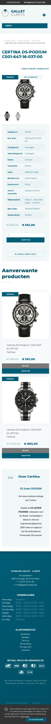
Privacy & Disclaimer (17, 703)
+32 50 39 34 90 (13, 2)
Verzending (25, 643)
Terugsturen (25, 647)
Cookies (36, 703)
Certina (36, 41)
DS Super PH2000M (31, 488)
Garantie (25, 650)
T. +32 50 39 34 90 (25, 581)
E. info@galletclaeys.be (25, 585)
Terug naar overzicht (35, 69)
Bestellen (25, 634)
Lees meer (25, 716)
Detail (25, 366)
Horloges (10, 41)
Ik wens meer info (25, 254)
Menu (8, 25)
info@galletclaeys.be (34, 2)
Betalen (26, 637)
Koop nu (25, 240)
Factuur (25, 640)
